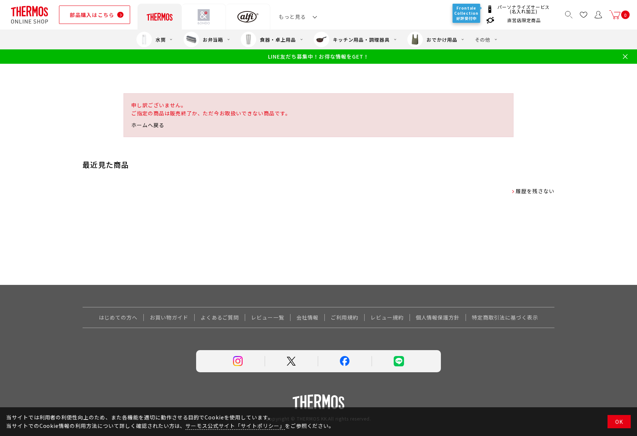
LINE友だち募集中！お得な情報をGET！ (318, 56)
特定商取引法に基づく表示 (505, 317)
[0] (614, 14)
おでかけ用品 (442, 39)
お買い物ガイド (169, 317)
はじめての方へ (118, 317)
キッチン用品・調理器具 (361, 39)
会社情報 (307, 317)
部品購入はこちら (92, 14)
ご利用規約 (344, 317)
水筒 (161, 39)
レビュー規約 (387, 317)
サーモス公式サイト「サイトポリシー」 (235, 425)
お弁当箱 (213, 39)
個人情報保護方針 (438, 317)
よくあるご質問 (220, 317)
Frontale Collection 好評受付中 (467, 13)
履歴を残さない (535, 191)
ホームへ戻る (147, 125)
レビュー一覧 (267, 317)
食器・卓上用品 (278, 39)
